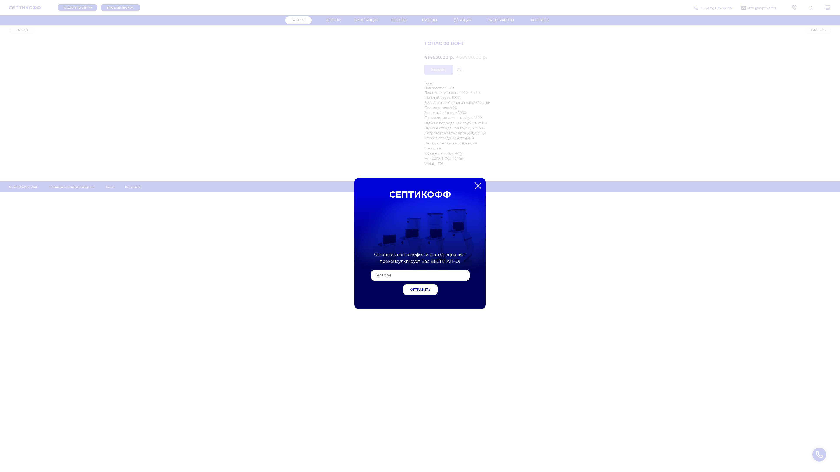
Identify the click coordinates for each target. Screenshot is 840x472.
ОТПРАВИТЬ (420, 290)
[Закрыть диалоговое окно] (833, 7)
